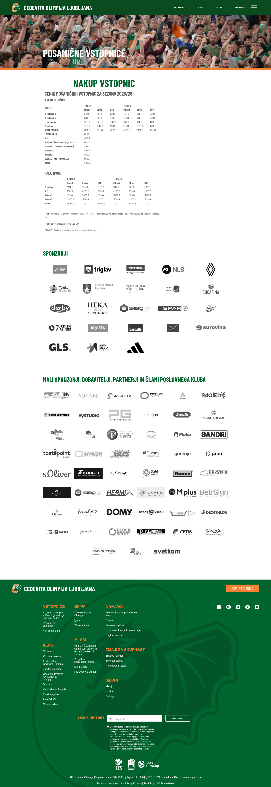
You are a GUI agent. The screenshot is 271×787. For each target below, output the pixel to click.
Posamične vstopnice (49, 624)
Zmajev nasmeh (115, 655)
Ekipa (219, 7)
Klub (48, 645)
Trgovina (240, 7)
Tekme (200, 7)
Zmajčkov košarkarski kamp (84, 660)
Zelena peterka (114, 660)
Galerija (110, 696)
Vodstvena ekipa (52, 656)
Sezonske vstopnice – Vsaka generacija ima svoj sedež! (54, 615)
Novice (110, 691)
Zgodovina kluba (52, 669)
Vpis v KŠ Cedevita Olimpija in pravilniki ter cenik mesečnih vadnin (85, 650)
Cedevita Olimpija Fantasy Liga (123, 630)
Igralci (77, 620)
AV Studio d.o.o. (165, 783)
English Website (115, 635)
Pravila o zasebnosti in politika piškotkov (119, 783)
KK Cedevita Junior (85, 671)
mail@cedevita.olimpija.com (186, 777)
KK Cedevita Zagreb (54, 689)
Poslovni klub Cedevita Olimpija (53, 663)
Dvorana (48, 684)
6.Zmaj (109, 620)
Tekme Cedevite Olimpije (83, 614)
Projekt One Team (116, 665)
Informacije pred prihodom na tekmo (122, 614)
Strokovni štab (82, 625)
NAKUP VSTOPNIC (104, 83)
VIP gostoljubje (51, 630)
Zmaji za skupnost (125, 650)
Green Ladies (50, 704)
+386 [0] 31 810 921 (149, 777)
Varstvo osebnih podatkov (138, 749)
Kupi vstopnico (242, 588)
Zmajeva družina (115, 625)
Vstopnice (179, 7)
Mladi (80, 640)
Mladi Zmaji (80, 667)
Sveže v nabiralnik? (91, 717)
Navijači (114, 606)
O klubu (47, 651)
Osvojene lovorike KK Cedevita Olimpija (53, 677)
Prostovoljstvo (51, 694)
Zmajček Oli (49, 699)
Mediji (112, 680)
